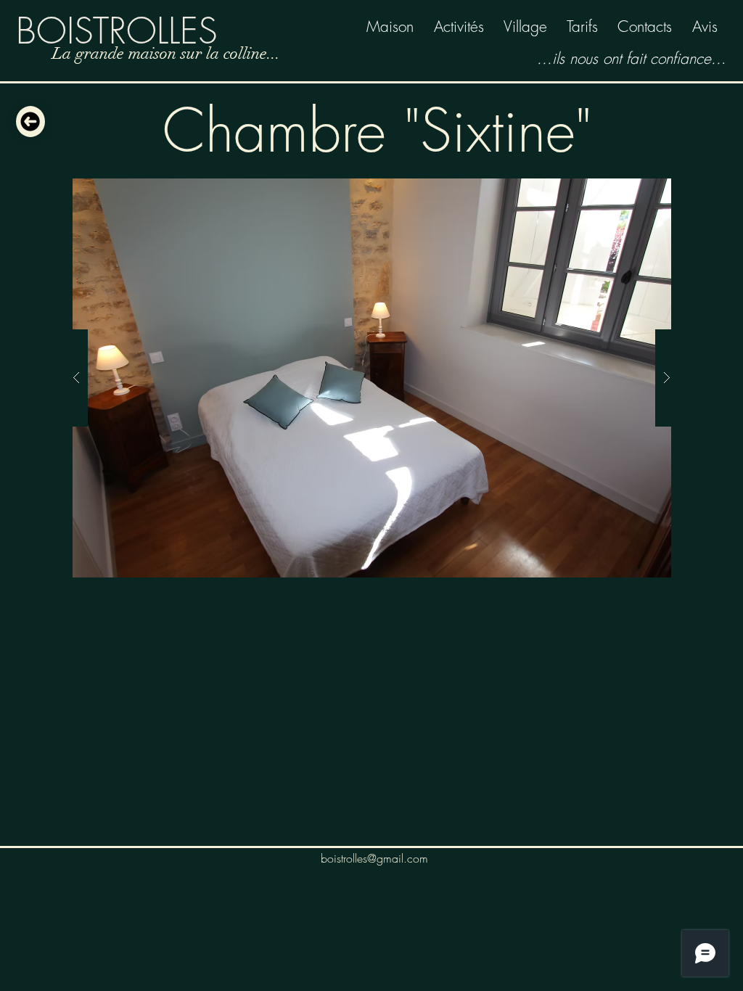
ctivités (463, 26)
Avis (705, 26)
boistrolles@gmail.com (374, 858)
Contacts (644, 26)
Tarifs (582, 26)
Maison (390, 26)
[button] (371, 377)
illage (529, 26)
